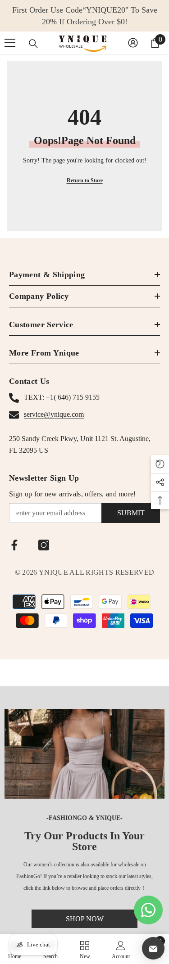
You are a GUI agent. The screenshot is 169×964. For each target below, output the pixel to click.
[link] (121, 949)
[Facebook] (14, 545)
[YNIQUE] (84, 754)
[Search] (33, 43)
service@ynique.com (54, 414)
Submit (131, 513)
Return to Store (85, 180)
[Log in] (133, 43)
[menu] (10, 42)
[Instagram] (43, 545)
